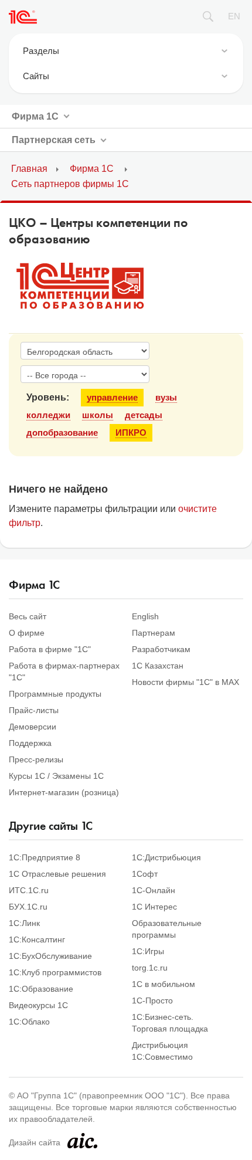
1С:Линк (24, 923)
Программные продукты (55, 693)
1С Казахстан (157, 665)
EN (234, 16)
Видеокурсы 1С (38, 1005)
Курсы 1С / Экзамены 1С (56, 776)
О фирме (27, 632)
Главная (29, 169)
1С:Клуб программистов (55, 972)
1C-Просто (152, 1000)
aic (82, 1140)
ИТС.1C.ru (29, 890)
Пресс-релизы (36, 759)
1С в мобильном (163, 984)
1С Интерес (154, 906)
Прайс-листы (34, 710)
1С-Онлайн (153, 890)
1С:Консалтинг (37, 939)
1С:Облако (29, 1021)
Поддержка (30, 743)
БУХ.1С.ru (28, 906)
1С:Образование (41, 988)
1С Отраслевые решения (57, 874)
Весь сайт (27, 616)
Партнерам (153, 632)
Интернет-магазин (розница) (64, 792)
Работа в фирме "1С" (50, 649)
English (145, 616)
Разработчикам (161, 649)
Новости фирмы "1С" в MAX (185, 682)
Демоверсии (32, 726)
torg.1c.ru (150, 967)
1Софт (145, 874)
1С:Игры (148, 951)
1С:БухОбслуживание (50, 956)
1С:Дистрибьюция (166, 857)
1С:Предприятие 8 (44, 857)
